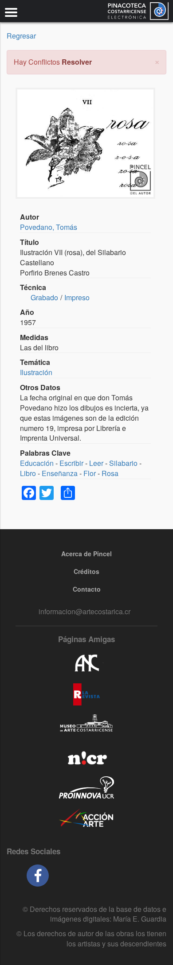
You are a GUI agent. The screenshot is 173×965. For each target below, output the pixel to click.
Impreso (77, 297)
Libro (28, 473)
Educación (37, 463)
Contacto (87, 589)
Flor (89, 473)
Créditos (86, 571)
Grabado (44, 297)
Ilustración (36, 372)
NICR (86, 756)
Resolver (77, 62)
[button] (157, 61)
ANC (86, 663)
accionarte (86, 818)
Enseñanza (60, 473)
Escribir (71, 463)
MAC (86, 725)
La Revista (86, 694)
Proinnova (86, 787)
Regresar (21, 36)
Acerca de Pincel (86, 553)
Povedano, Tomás (48, 227)
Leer (96, 463)
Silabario (123, 463)
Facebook (37, 875)
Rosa (110, 473)
